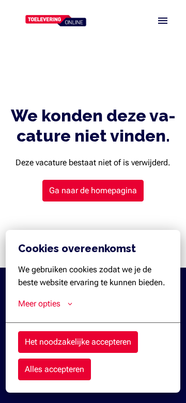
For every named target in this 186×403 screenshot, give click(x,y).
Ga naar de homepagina (93, 190)
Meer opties (39, 303)
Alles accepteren (54, 369)
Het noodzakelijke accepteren (78, 342)
